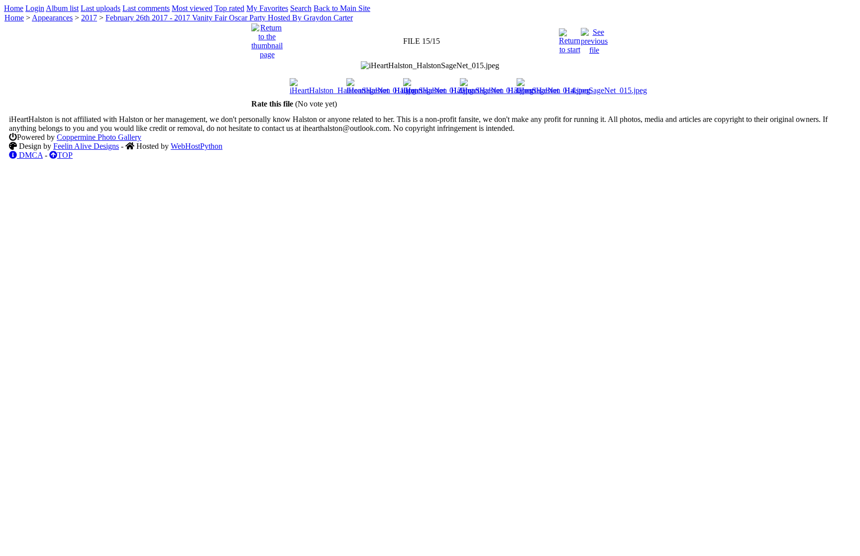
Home (13, 8)
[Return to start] (569, 38)
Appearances (52, 17)
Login (34, 8)
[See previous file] (594, 38)
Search (301, 8)
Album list (62, 8)
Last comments (146, 8)
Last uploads (100, 8)
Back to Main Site (342, 8)
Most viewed (192, 8)
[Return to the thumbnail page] (267, 38)
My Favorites (267, 8)
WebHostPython (196, 146)
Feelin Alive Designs (86, 146)
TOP (65, 155)
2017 (89, 17)
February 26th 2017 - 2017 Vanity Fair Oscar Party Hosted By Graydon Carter (229, 17)
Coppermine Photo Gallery (99, 137)
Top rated (229, 8)
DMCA (30, 155)
